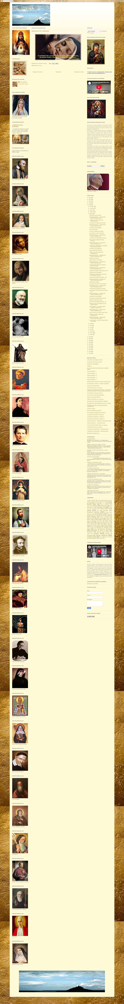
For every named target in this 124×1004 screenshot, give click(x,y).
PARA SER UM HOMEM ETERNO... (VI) (97, 277)
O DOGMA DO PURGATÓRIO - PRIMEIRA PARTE (97, 429)
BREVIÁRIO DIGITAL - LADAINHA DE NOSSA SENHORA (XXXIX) (97, 256)
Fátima (108, 514)
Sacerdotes (107, 531)
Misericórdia (108, 523)
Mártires (88, 523)
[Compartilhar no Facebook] (56, 63)
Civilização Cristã (101, 507)
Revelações (99, 531)
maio (91, 327)
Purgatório (89, 531)
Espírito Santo (108, 512)
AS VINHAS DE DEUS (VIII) (93, 468)
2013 (90, 351)
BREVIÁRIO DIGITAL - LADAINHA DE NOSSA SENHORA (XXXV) (97, 286)
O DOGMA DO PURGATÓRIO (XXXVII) (97, 298)
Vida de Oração (108, 536)
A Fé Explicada (101, 500)
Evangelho (99, 514)
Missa (88, 525)
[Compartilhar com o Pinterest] (57, 63)
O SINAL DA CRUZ (91, 408)
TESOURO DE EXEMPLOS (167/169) (97, 223)
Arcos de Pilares (23, 82)
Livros (108, 522)
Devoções (105, 510)
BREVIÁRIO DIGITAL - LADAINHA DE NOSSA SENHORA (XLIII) (97, 218)
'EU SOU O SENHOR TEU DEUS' (96, 231)
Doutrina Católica (93, 512)
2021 (90, 336)
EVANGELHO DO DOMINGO (95, 227)
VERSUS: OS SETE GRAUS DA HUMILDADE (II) (96, 253)
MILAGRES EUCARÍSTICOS (93, 433)
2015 (90, 347)
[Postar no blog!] (53, 63)
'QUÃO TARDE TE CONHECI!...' (96, 260)
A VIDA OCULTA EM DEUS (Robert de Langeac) (97, 425)
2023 (90, 203)
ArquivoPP (104, 501)
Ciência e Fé (91, 507)
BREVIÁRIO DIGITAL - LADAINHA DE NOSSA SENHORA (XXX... (97, 262)
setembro (92, 211)
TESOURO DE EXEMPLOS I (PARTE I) (95, 414)
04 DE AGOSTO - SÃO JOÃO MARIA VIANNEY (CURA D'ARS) (97, 307)
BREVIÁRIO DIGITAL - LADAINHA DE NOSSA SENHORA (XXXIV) (97, 294)
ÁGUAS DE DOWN (93, 229)
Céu (111, 505)
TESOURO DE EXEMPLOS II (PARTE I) (95, 418)
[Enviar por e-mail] (52, 63)
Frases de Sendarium (105, 516)
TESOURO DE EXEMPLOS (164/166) (97, 288)
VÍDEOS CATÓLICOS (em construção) (95, 399)
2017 (90, 344)
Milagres (101, 523)
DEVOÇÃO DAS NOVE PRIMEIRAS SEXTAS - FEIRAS (99, 403)
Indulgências (94, 520)
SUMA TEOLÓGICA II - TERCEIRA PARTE (96, 423)
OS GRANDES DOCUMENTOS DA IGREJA (96, 412)
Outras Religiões (90, 527)
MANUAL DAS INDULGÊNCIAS (93, 397)
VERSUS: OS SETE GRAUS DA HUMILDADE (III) (96, 221)
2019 (90, 340)
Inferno (100, 520)
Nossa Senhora (107, 525)
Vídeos (101, 538)
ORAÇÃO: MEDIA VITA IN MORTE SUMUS (96, 444)
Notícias (91, 526)
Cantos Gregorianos (105, 504)
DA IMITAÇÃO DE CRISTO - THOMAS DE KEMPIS (98, 383)
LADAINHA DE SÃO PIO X (92, 490)
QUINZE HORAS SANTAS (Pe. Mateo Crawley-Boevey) (98, 381)
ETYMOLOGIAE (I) (91, 438)
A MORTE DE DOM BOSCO (93, 484)
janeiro (91, 334)
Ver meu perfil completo (23, 84)
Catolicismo (104, 505)
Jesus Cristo (108, 520)
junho (91, 325)
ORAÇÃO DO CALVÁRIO (92, 583)
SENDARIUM (25, 8)
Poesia (95, 529)
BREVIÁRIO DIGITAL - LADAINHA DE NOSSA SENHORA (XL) (97, 243)
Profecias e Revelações (105, 529)
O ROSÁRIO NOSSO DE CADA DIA (94, 427)
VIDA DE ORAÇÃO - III (92, 375)
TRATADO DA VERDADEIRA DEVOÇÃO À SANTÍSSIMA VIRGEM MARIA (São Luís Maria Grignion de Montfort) (99, 390)
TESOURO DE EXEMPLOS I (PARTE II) (95, 416)
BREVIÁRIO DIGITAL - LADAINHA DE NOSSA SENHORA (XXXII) (97, 318)
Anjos (98, 501)
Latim (91, 522)
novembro (92, 208)
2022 (90, 204)
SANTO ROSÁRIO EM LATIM (95, 250)
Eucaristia (91, 514)
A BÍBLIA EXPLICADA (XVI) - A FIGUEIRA (96, 473)
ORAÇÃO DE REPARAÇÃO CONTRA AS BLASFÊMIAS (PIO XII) (98, 275)
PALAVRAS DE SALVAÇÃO (95, 215)
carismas (89, 505)
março (91, 331)
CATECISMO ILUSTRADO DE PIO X (95, 360)
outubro (91, 210)
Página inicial (58, 71)
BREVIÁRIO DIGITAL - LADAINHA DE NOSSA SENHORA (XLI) (97, 235)
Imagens (108, 519)
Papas (88, 529)
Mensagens (94, 523)
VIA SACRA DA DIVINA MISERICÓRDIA (95, 395)
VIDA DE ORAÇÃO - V (92, 379)
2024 (90, 201)
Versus (101, 536)
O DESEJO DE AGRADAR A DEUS (94, 479)
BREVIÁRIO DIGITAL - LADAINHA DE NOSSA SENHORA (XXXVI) (97, 280)
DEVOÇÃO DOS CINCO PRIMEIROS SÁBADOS (97, 401)
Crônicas (95, 508)
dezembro (92, 206)
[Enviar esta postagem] (50, 63)
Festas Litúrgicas (107, 515)
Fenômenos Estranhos (95, 515)
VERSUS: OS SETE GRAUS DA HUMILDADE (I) (96, 315)
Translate (92, 33)
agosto (91, 213)
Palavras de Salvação (103, 527)
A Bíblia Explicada (91, 500)
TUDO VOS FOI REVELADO (93, 385)
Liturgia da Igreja (100, 522)
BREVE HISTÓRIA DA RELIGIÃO (94, 410)
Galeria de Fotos (90, 518)
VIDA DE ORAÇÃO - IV (92, 377)
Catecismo (95, 505)
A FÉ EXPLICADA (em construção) (94, 387)
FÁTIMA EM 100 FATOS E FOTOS (94, 362)
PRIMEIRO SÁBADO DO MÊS (95, 300)
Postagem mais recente (38, 71)
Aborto (94, 501)
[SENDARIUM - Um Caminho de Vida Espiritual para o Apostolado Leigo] (62, 991)
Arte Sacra (97, 503)
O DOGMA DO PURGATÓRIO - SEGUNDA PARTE (97, 431)
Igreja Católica (91, 519)
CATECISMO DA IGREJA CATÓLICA (95, 393)
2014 (90, 349)
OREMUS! (89, 366)
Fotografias (93, 516)
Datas (89, 510)
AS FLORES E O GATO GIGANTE (96, 233)
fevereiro (92, 332)
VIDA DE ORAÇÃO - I (91, 371)
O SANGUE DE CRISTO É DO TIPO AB (97, 283)
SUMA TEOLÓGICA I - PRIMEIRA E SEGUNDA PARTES (99, 420)
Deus (98, 510)
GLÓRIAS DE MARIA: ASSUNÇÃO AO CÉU (98, 270)
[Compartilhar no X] (55, 63)
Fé (87, 515)
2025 (90, 199)
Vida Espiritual (92, 538)
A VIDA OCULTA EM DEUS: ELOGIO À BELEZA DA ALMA (97, 265)
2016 (90, 346)
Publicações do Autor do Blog (99, 530)
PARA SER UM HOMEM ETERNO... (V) (97, 301)
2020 (90, 338)
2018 (90, 342)
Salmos (88, 533)
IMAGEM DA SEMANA (94, 258)
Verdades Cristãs (91, 536)
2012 (90, 353)
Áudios (103, 503)
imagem (36, 65)
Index (88, 520)
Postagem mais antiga (79, 71)
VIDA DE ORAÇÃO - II (92, 373)
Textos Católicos (102, 535)
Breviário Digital (91, 504)
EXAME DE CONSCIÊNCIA (93, 364)
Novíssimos (98, 526)
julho (91, 323)
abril (91, 329)
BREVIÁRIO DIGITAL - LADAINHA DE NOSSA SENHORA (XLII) (97, 225)
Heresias (108, 518)
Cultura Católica (104, 508)
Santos (40, 65)
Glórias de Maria (100, 518)
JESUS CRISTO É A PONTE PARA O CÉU (98, 312)
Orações (106, 526)
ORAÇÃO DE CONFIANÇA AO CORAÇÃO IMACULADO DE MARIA (98, 246)
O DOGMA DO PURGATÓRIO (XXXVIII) (97, 238)
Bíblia (107, 503)
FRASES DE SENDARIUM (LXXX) (94, 462)
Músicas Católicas (96, 525)
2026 (90, 197)
